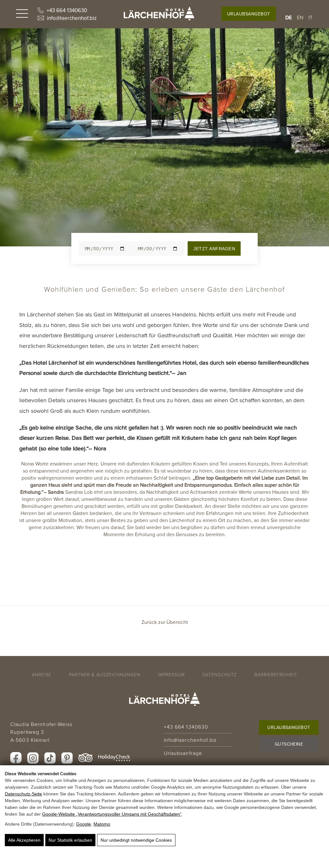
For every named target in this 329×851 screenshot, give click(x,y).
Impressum (171, 674)
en (300, 17)
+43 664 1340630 (67, 10)
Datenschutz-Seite (23, 793)
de (288, 17)
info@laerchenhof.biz (72, 18)
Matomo (101, 824)
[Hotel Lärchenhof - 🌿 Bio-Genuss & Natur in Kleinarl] (159, 13)
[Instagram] (33, 758)
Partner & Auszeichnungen (104, 674)
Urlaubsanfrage (183, 753)
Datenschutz (219, 674)
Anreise (41, 674)
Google (83, 824)
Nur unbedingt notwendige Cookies (136, 840)
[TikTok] (50, 758)
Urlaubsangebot (248, 14)
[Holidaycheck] (114, 758)
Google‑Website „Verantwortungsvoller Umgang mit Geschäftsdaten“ (112, 814)
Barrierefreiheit (275, 674)
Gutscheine (289, 744)
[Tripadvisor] (85, 758)
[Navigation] (22, 14)
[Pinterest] (67, 758)
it (310, 17)
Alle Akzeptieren (24, 840)
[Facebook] (16, 758)
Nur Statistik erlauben (70, 840)
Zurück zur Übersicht (164, 621)
